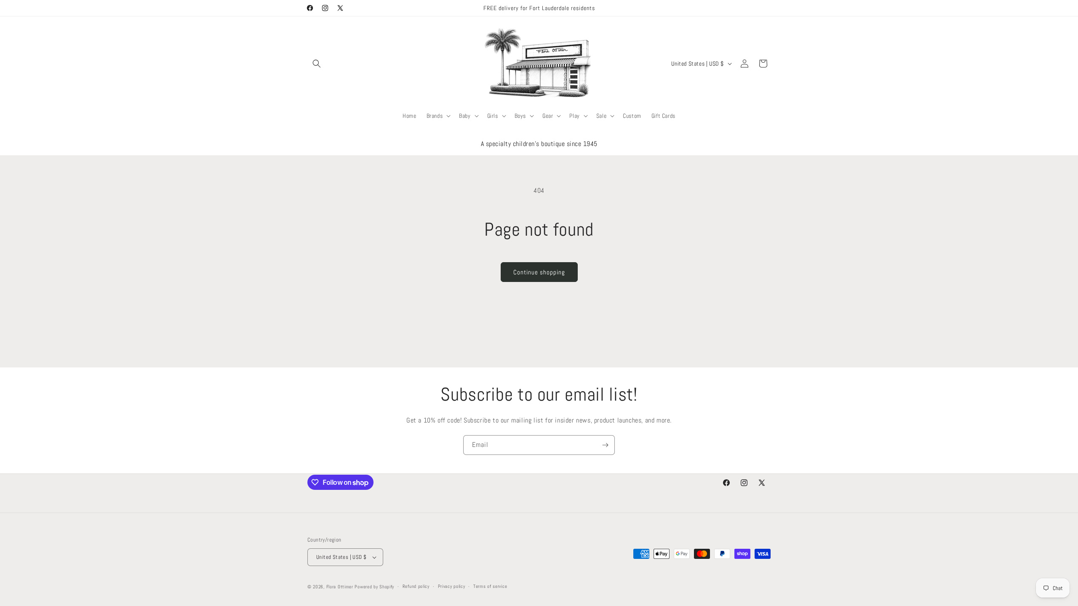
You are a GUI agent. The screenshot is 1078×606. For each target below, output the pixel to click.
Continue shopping (539, 272)
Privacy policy (451, 586)
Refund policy (416, 586)
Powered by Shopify (374, 587)
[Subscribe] (605, 445)
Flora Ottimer (339, 587)
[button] (316, 63)
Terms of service (490, 586)
